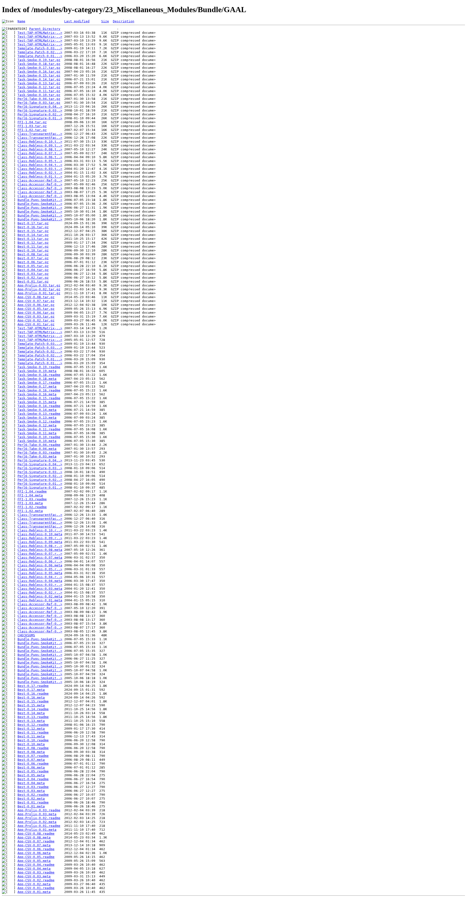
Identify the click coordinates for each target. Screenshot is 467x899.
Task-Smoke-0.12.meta (37, 425)
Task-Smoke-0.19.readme (39, 367)
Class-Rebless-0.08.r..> (40, 546)
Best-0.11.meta (31, 736)
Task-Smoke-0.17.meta (37, 386)
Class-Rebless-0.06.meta (40, 565)
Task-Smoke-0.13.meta (37, 417)
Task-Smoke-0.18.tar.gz (39, 64)
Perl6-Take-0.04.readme (39, 445)
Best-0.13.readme (33, 717)
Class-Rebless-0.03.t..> (40, 169)
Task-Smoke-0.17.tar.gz (39, 67)
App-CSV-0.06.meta (34, 853)
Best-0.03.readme (33, 787)
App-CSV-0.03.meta (34, 876)
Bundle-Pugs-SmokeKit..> (40, 200)
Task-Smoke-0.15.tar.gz (39, 75)
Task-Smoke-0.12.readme (39, 421)
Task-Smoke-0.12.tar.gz (39, 87)
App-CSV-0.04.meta (34, 868)
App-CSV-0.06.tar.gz (36, 305)
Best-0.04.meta (31, 783)
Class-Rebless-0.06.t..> (40, 157)
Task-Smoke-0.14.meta (37, 410)
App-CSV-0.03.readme (36, 872)
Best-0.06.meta (31, 767)
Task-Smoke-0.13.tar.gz (39, 83)
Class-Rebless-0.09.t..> (40, 145)
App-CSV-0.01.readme (36, 888)
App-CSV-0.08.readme (36, 833)
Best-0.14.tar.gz (33, 235)
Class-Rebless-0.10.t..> (40, 141)
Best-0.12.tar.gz (33, 242)
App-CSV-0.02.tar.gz (36, 320)
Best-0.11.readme (33, 732)
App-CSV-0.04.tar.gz (36, 312)
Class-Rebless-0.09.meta (40, 542)
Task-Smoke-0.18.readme (39, 375)
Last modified (77, 21)
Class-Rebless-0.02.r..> (40, 592)
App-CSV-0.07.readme (36, 841)
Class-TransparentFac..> (40, 134)
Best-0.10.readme (33, 740)
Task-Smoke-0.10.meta (37, 441)
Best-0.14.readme (33, 709)
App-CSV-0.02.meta (34, 884)
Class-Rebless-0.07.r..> (40, 553)
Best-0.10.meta (31, 744)
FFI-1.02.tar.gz (32, 130)
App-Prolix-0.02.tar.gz (39, 289)
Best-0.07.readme (33, 756)
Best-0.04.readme (33, 779)
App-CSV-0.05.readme (36, 857)
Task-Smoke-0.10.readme (39, 437)
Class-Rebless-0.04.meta (40, 581)
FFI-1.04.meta (30, 495)
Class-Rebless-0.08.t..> (40, 149)
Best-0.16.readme (33, 693)
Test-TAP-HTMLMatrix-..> (40, 33)
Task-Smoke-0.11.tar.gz (39, 91)
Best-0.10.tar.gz (33, 250)
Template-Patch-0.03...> (40, 48)
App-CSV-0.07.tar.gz (36, 301)
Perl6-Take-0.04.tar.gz (39, 99)
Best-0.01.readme (33, 802)
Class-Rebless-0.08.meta (40, 550)
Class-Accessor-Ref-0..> (40, 180)
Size (105, 21)
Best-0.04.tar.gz (33, 270)
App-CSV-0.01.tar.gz (36, 324)
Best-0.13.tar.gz (33, 239)
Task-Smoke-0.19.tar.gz (39, 60)
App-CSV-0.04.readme (36, 864)
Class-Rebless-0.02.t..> (40, 172)
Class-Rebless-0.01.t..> (40, 176)
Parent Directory (44, 29)
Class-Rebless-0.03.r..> (40, 585)
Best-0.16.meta (31, 697)
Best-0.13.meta (31, 721)
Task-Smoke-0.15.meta (37, 402)
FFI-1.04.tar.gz (32, 122)
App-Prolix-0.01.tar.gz (39, 293)
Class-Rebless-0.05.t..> (40, 161)
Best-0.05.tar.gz (33, 266)
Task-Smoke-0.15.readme (39, 398)
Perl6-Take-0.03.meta (37, 456)
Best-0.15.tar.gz (33, 231)
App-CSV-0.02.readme (36, 880)
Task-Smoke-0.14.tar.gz (39, 79)
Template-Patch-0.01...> (40, 56)
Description (123, 21)
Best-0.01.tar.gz (33, 281)
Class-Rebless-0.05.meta (40, 573)
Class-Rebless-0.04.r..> (40, 577)
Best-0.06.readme (33, 763)
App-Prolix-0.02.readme (39, 818)
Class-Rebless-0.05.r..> (40, 569)
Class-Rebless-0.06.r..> (40, 561)
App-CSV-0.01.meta (34, 892)
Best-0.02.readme (33, 794)
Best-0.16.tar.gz (33, 227)
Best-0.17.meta (31, 690)
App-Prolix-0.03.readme (39, 810)
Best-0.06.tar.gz (33, 262)
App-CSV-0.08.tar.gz (36, 297)
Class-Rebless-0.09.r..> (40, 538)
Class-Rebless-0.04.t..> (40, 165)
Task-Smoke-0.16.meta (37, 394)
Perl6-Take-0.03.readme (39, 452)
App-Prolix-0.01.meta (37, 829)
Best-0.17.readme (33, 686)
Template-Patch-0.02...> (40, 52)
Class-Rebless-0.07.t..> (40, 153)
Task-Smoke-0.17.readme (39, 382)
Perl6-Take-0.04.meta (37, 448)
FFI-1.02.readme (32, 507)
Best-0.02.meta (31, 798)
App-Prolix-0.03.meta (37, 814)
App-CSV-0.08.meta (34, 837)
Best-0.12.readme (33, 724)
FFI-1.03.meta (30, 503)
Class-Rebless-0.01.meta (40, 600)
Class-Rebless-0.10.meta (40, 534)
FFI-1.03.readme (32, 499)
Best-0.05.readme (33, 771)
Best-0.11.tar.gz (33, 246)
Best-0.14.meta (31, 713)
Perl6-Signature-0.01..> (40, 118)
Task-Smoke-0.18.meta (37, 378)
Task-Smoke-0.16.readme (39, 390)
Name (21, 21)
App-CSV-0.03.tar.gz (36, 316)
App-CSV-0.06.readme (36, 849)
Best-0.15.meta (31, 705)
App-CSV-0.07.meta (34, 845)
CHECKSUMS (26, 635)
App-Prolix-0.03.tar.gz (39, 285)
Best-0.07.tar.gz (33, 258)
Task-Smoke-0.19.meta (37, 371)
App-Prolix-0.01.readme (39, 826)
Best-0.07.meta (31, 759)
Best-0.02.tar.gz (33, 277)
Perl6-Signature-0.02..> (40, 114)
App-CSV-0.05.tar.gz (36, 309)
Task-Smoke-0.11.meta (37, 433)
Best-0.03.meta (31, 791)
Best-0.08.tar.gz (33, 254)
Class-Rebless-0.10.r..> (40, 530)
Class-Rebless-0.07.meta (40, 557)
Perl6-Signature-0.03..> (40, 110)
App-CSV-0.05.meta (34, 861)
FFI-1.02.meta (30, 511)
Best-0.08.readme (33, 748)
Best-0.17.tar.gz (33, 223)
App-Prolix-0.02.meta (37, 822)
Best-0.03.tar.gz (33, 274)
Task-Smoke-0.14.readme (39, 406)
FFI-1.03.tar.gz (32, 126)
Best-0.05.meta (31, 775)
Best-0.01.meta (31, 806)
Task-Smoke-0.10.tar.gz (39, 95)
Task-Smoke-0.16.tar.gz (39, 71)
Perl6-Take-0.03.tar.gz (39, 102)
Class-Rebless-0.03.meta (40, 588)
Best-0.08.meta (31, 752)
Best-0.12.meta (31, 728)
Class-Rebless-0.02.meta (40, 596)
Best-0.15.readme (33, 701)
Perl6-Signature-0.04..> (40, 106)
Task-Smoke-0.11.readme (39, 429)
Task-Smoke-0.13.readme (39, 413)
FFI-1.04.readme (32, 491)
